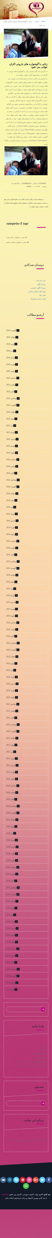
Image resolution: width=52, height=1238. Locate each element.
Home (43, 21)
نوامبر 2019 (10, 874)
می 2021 (9, 752)
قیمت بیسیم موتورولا (38, 299)
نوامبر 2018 (10, 955)
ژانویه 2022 (10, 697)
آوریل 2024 (10, 514)
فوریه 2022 (10, 690)
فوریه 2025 (10, 446)
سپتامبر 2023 (11, 561)
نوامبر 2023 (10, 548)
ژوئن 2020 (10, 826)
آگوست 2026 (11, 330)
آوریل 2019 (10, 921)
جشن (37, 21)
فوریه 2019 (10, 935)
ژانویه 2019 (10, 942)
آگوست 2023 (11, 568)
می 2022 (9, 670)
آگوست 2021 (11, 731)
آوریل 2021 (10, 758)
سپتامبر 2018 (11, 969)
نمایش (8, 242)
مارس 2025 (11, 439)
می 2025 (9, 425)
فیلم (13, 242)
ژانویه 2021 (10, 779)
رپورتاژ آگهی (41, 284)
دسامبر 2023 (11, 541)
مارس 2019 (11, 928)
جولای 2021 (10, 738)
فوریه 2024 (10, 527)
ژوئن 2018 (10, 989)
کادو (11, 237)
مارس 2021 (11, 765)
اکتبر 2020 (10, 799)
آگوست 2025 (11, 405)
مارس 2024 (11, 521)
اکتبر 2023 (10, 555)
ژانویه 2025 (10, 453)
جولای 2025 (10, 412)
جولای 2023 (10, 575)
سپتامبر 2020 (11, 806)
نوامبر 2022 (10, 629)
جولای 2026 (10, 337)
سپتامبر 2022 (11, 643)
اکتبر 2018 (10, 962)
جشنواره (17, 237)
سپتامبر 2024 (11, 480)
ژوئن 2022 (10, 663)
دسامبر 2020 (11, 786)
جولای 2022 (10, 656)
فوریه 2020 (10, 854)
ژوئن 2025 (10, 419)
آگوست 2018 (11, 976)
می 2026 (9, 351)
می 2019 (9, 915)
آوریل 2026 (10, 357)
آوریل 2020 (10, 840)
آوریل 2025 (10, 432)
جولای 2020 (10, 820)
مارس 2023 (11, 602)
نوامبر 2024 (10, 466)
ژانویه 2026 (10, 371)
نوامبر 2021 (10, 711)
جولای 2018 (10, 983)
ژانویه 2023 (10, 616)
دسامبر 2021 (11, 704)
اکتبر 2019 (10, 881)
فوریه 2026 (10, 364)
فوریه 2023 (10, 609)
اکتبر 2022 (10, 636)
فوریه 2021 (10, 772)
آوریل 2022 (10, 677)
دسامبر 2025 (11, 378)
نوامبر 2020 (10, 792)
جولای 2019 (10, 901)
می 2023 (9, 589)
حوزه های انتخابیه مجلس (37, 291)
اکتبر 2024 (10, 473)
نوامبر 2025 (10, 385)
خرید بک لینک (41, 281)
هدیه (7, 237)
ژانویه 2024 (10, 534)
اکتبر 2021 (10, 718)
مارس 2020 (11, 847)
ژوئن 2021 (10, 745)
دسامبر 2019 (11, 867)
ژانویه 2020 (10, 860)
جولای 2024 (10, 493)
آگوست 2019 (11, 894)
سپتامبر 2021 (11, 724)
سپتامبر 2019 (11, 887)
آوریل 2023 (10, 595)
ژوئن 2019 (10, 908)
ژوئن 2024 (10, 500)
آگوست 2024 (11, 487)
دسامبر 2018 (11, 949)
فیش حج (43, 295)
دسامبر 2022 (11, 622)
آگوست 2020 (11, 813)
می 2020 (9, 833)
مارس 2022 (11, 684)
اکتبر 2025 (10, 391)
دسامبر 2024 (11, 459)
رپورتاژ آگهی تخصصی (38, 288)
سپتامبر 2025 (11, 398)
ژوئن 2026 (10, 344)
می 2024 (9, 507)
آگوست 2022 (11, 650)
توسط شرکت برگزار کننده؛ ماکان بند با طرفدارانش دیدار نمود (23, 199)
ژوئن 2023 (10, 582)
